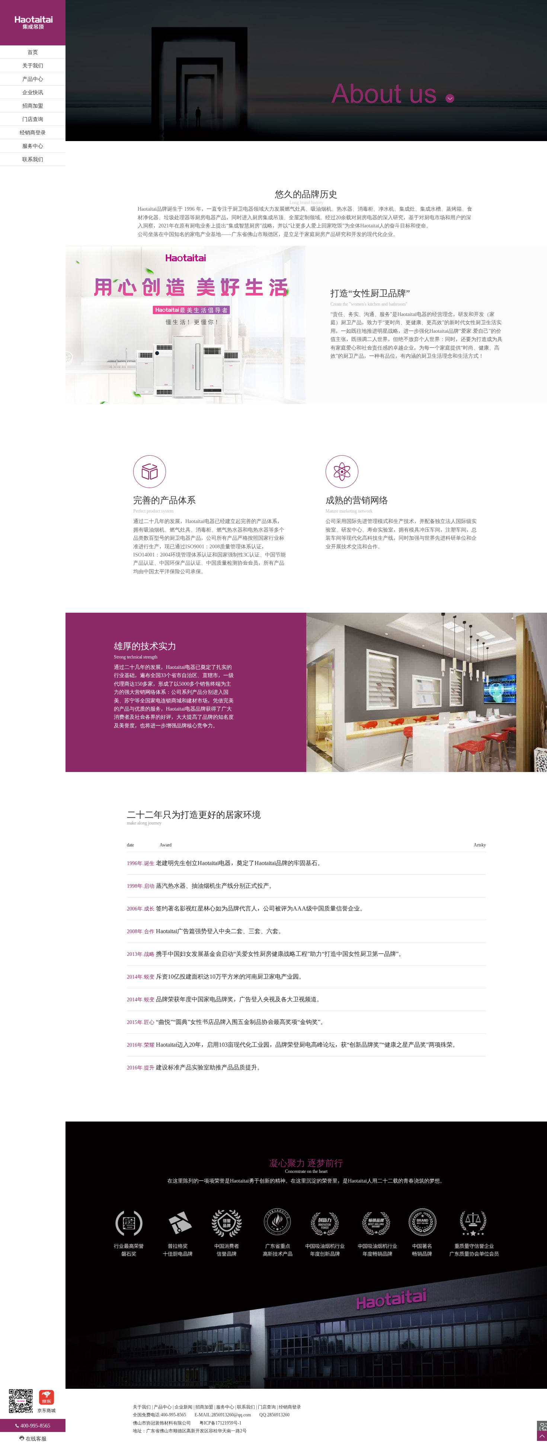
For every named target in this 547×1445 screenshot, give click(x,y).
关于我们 (32, 65)
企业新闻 (183, 1407)
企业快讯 (32, 92)
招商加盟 (32, 105)
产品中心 (32, 78)
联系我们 (32, 159)
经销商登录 (33, 132)
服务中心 (32, 145)
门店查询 (32, 119)
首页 (33, 52)
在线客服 (36, 1438)
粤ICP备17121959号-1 (220, 1423)
